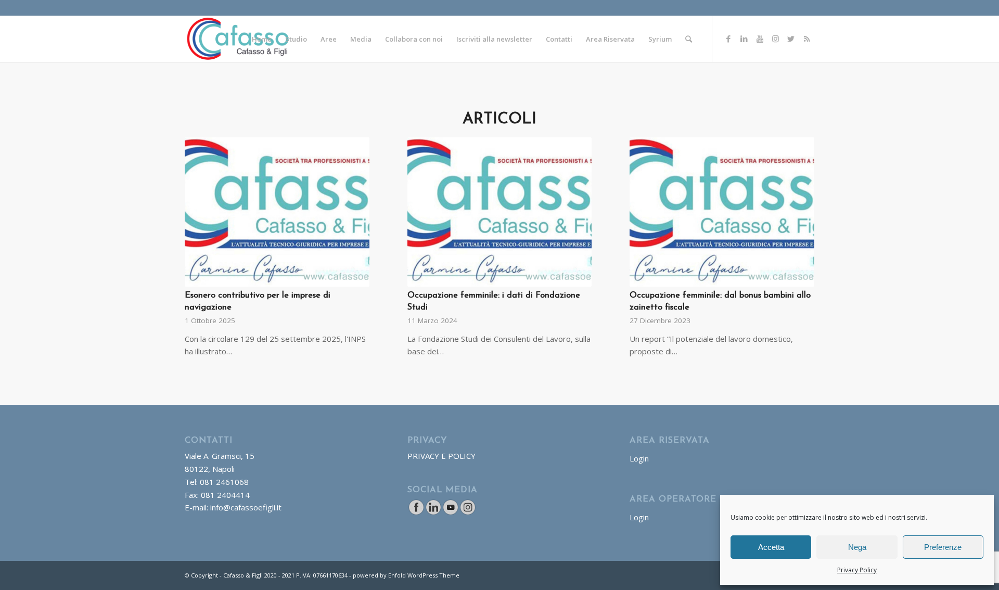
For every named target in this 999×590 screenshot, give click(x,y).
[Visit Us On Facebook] (416, 512)
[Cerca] (688, 39)
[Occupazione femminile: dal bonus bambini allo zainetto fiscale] (722, 212)
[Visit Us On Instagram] (467, 512)
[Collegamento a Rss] (806, 38)
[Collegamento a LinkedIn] (744, 38)
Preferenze (943, 547)
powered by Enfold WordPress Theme (406, 575)
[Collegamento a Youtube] (759, 38)
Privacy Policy (857, 570)
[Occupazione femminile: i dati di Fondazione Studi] (499, 212)
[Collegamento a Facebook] (728, 38)
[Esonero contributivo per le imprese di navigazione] (277, 212)
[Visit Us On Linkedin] (433, 512)
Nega (857, 547)
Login (639, 458)
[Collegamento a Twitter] (791, 38)
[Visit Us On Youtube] (450, 512)
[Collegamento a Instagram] (775, 38)
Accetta (771, 547)
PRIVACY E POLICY (441, 456)
